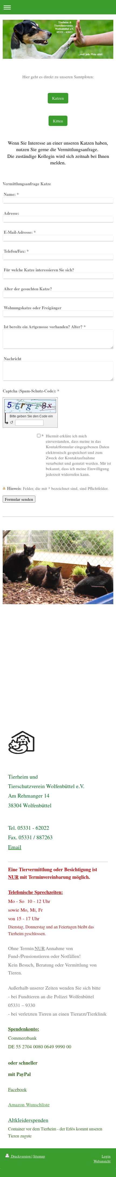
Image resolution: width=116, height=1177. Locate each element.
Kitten (58, 120)
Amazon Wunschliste (29, 1104)
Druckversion (21, 1156)
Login (106, 1156)
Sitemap (39, 1156)
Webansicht (102, 1161)
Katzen (58, 98)
